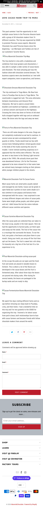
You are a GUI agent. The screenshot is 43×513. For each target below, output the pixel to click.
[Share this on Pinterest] (24, 332)
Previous (31, 13)
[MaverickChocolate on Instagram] (25, 473)
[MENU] (1, 5)
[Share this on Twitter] (12, 332)
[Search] (34, 5)
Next (37, 13)
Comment (5, 372)
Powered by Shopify (30, 504)
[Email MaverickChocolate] (17, 473)
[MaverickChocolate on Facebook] (21, 473)
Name (4, 352)
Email (4, 362)
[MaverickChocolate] (21, 5)
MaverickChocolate (17, 504)
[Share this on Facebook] (18, 332)
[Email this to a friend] (30, 332)
